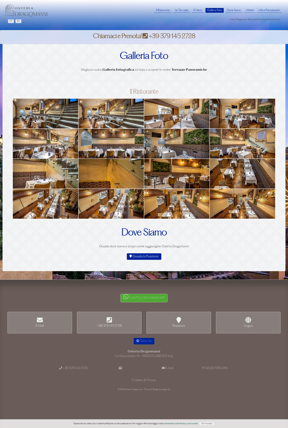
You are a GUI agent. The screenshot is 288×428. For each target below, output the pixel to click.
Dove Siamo (234, 10)
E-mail (169, 368)
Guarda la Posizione (145, 256)
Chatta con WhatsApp (146, 298)
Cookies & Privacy (144, 380)
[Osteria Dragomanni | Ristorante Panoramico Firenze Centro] (26, 10)
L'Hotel (250, 10)
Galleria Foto (214, 10)
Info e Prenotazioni (269, 10)
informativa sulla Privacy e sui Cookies (181, 423)
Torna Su (145, 341)
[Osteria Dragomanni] (45, 113)
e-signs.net (165, 389)
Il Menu (198, 10)
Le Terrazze (181, 10)
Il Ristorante (163, 10)
